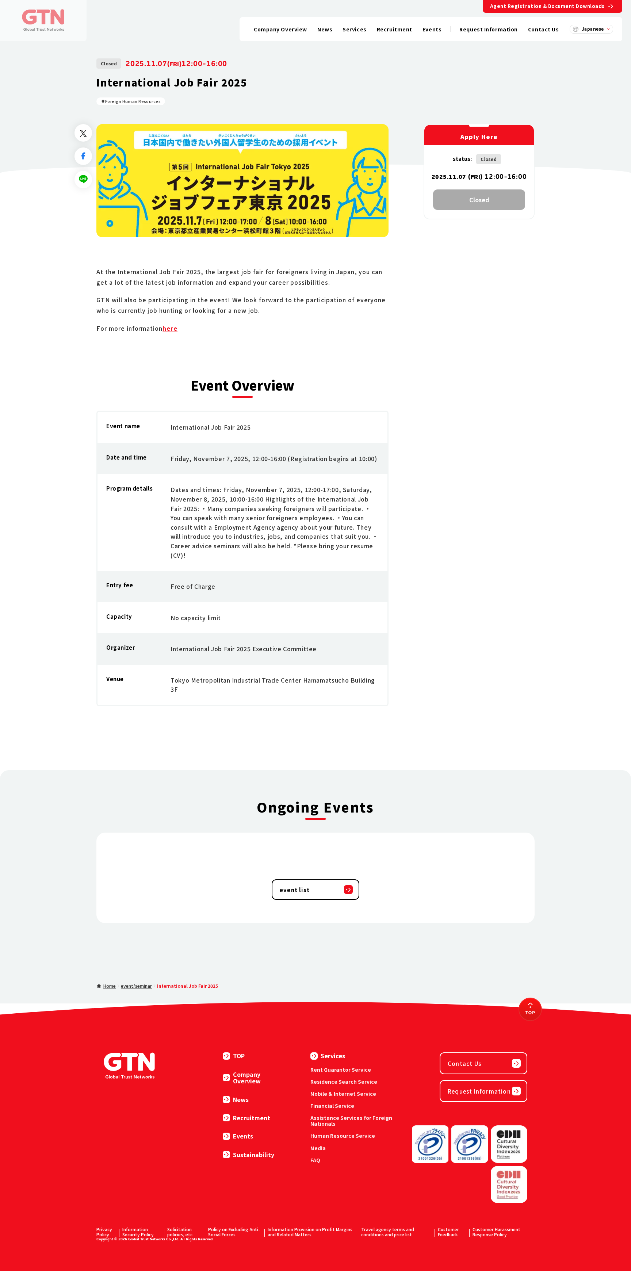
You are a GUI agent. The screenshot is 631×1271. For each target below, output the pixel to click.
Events (243, 1136)
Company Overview (247, 1077)
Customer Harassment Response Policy (496, 1231)
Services (333, 1055)
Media (318, 1148)
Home (109, 986)
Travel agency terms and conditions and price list (387, 1231)
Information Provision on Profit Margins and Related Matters (310, 1231)
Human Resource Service (342, 1135)
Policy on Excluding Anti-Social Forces (234, 1231)
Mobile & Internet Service (343, 1094)
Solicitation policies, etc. (180, 1231)
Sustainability (253, 1154)
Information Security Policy (138, 1231)
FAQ (315, 1160)
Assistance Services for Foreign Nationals (351, 1120)
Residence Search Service (343, 1081)
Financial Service (332, 1106)
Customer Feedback (448, 1231)
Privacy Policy (104, 1231)
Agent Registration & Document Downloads (547, 6)
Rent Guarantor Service (340, 1069)
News (241, 1099)
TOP (239, 1055)
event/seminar (136, 986)
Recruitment (251, 1117)
